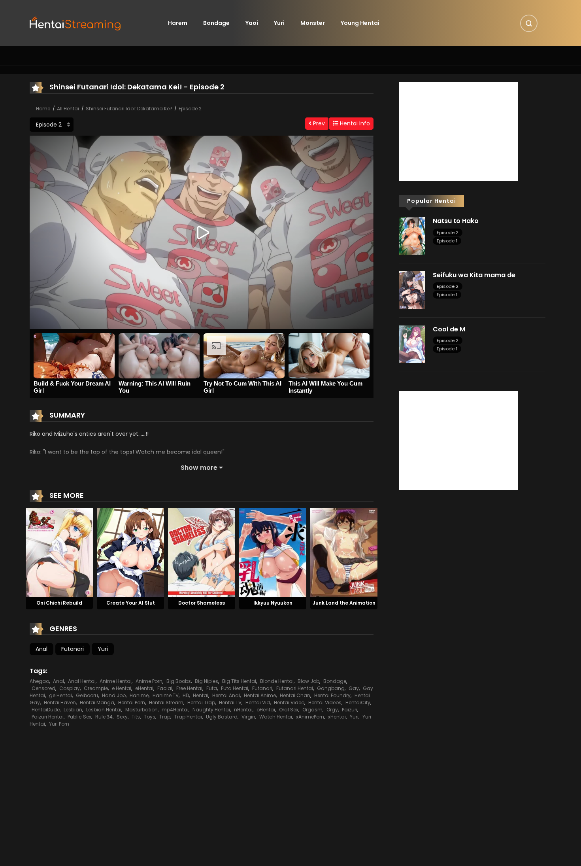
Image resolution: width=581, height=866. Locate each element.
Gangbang (331, 688)
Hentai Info (354, 123)
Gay (354, 688)
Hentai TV (230, 702)
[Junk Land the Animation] (343, 552)
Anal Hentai (82, 681)
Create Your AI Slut (130, 602)
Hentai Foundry (332, 695)
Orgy (332, 709)
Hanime (139, 695)
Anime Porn (149, 681)
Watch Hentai (275, 716)
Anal (41, 649)
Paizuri (349, 709)
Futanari (72, 649)
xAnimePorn (310, 716)
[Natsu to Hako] (412, 236)
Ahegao (39, 681)
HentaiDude (46, 709)
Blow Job (308, 681)
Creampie (96, 688)
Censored (43, 688)
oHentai (266, 709)
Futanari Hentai (294, 688)
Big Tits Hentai (239, 681)
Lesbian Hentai (103, 709)
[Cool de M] (412, 344)
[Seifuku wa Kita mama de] (412, 290)
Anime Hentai (116, 681)
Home (43, 108)
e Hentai (121, 688)
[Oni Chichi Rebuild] (59, 552)
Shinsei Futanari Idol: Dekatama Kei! (129, 108)
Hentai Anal (226, 695)
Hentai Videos (324, 702)
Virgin (248, 716)
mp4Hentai (175, 709)
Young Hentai (360, 23)
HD (186, 695)
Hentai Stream (166, 702)
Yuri (279, 23)
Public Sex (79, 716)
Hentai (200, 695)
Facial (164, 688)
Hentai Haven (60, 702)
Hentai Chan (295, 695)
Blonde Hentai (277, 681)
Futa (211, 688)
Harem (177, 23)
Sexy (122, 716)
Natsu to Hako (456, 220)
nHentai (243, 709)
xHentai (337, 716)
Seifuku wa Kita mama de (474, 275)
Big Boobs (178, 681)
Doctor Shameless (201, 602)
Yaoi (251, 23)
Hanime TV (166, 695)
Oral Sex (288, 709)
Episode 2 (190, 108)
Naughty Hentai (211, 709)
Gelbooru (87, 695)
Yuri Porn (59, 723)
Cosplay (69, 688)
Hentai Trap (201, 702)
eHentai (144, 688)
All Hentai (68, 108)
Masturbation (141, 709)
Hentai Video (289, 702)
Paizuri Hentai (48, 716)
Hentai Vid (257, 702)
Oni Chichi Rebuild (59, 602)
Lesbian (73, 709)
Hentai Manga (97, 702)
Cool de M (449, 329)
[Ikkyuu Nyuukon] (272, 552)
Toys (149, 716)
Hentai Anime (260, 695)
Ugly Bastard (222, 716)
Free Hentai (189, 688)
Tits (136, 716)
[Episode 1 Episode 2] (52, 124)
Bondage (216, 23)
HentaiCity (357, 702)
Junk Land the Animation (344, 602)
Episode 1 (447, 241)
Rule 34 (104, 716)
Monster (312, 23)
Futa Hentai (234, 688)
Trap (164, 716)
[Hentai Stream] (75, 22)
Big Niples (206, 681)
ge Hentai (60, 695)
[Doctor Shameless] (201, 552)
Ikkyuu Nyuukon (272, 602)
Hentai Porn (131, 702)
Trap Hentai (188, 716)
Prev (318, 123)
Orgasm (312, 709)
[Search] (529, 23)
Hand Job (114, 695)
